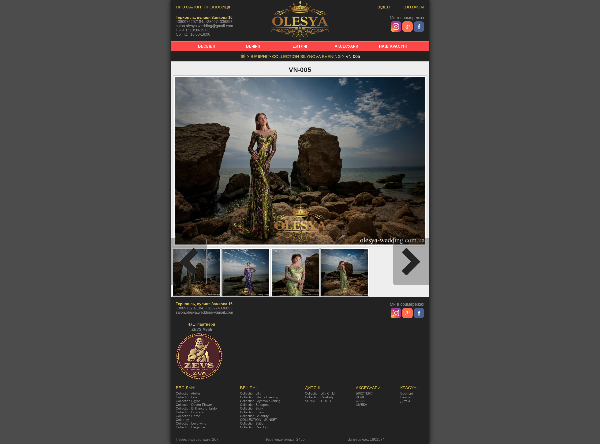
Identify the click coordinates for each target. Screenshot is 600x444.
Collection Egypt (188, 401)
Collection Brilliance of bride (196, 408)
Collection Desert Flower (194, 404)
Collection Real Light (255, 427)
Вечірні (405, 397)
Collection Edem (252, 412)
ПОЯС (360, 397)
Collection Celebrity (254, 416)
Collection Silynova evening (307, 56)
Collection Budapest (255, 404)
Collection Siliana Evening (259, 397)
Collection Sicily (251, 408)
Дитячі (405, 401)
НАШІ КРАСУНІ (393, 46)
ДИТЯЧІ (300, 46)
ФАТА (360, 401)
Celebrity (182, 419)
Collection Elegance (190, 427)
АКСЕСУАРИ (346, 46)
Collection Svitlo (251, 423)
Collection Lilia (186, 397)
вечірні (259, 56)
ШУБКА (361, 404)
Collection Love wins (191, 423)
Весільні (406, 393)
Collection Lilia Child (320, 393)
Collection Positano (190, 412)
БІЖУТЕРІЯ (365, 393)
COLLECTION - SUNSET (258, 419)
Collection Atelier (188, 393)
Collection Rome (188, 416)
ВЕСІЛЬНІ (207, 46)
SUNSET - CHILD (318, 401)
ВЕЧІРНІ (253, 46)
